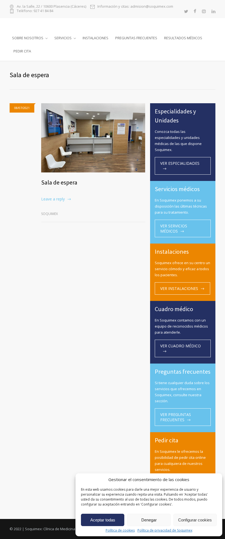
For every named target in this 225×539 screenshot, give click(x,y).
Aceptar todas (102, 520)
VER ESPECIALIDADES (179, 163)
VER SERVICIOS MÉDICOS (173, 228)
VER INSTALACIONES (179, 288)
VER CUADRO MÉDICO (180, 345)
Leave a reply (53, 199)
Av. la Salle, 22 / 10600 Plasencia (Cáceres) (51, 7)
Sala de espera (59, 182)
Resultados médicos (183, 37)
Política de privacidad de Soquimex (164, 530)
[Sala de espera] (93, 137)
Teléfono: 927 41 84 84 (35, 11)
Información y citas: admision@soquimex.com (135, 7)
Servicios (63, 37)
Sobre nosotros (27, 37)
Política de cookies (120, 530)
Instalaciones (95, 37)
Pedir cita (22, 51)
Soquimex (49, 213)
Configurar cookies (195, 520)
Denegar (149, 520)
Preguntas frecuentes (136, 37)
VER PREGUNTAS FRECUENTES (175, 417)
